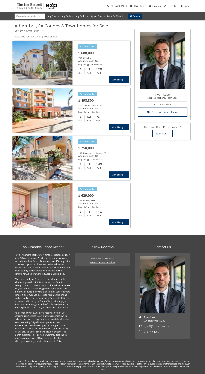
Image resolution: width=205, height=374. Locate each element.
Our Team (140, 6)
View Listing (118, 79)
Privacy (156, 6)
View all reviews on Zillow (102, 262)
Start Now (162, 133)
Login (187, 6)
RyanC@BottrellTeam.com (158, 326)
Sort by (19, 30)
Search (136, 16)
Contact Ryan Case (165, 112)
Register (173, 6)
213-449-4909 (119, 6)
